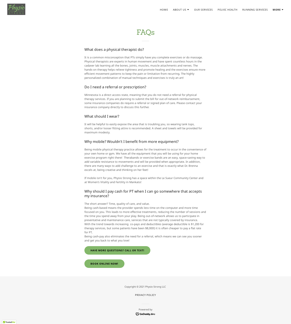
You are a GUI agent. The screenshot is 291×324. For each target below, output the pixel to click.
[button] (181, 9)
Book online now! (104, 263)
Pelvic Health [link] (227, 9)
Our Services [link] (203, 9)
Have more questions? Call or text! (117, 250)
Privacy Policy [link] (145, 295)
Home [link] (164, 9)
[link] (16, 9)
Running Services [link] (255, 9)
